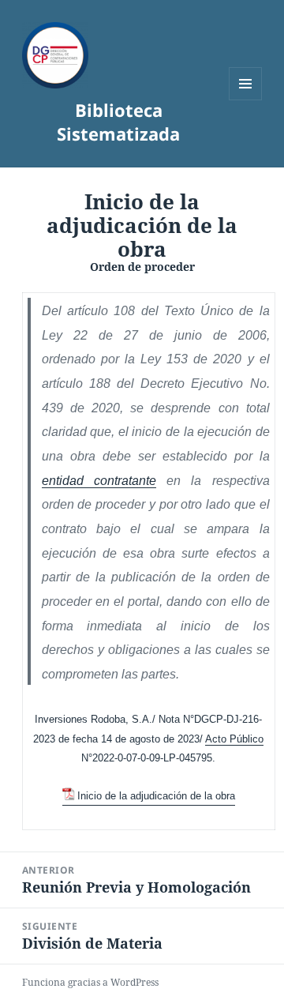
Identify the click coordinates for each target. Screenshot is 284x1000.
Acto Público (234, 739)
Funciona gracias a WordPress (90, 982)
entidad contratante (99, 480)
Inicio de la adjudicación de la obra (156, 796)
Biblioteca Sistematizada (118, 121)
